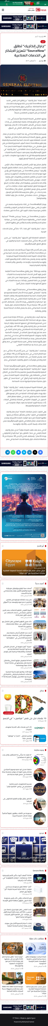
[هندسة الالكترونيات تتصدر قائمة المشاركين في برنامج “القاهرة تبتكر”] (39, 789)
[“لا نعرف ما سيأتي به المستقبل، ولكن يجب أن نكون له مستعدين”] (39, 760)
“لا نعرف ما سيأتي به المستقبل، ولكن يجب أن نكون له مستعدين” (17, 756)
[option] (24, 563)
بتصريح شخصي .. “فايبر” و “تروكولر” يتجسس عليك (19, 737)
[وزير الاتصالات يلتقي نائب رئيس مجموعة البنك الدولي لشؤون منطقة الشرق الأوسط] (39, 902)
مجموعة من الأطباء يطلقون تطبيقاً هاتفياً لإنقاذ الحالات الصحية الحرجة (17, 814)
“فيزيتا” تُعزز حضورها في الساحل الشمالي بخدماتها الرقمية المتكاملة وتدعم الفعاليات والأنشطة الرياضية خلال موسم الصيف (17, 650)
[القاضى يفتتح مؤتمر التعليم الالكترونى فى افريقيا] (39, 803)
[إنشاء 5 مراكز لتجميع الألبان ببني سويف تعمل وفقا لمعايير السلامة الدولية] (39, 926)
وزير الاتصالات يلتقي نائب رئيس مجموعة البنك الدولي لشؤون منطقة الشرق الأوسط (17, 899)
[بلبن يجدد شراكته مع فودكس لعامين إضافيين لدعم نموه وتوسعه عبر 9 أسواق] (39, 602)
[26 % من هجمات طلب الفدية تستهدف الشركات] (39, 728)
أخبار (36, 36)
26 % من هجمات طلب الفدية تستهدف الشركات (18, 728)
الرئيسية (41, 36)
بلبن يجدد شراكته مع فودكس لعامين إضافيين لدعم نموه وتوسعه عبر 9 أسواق (17, 601)
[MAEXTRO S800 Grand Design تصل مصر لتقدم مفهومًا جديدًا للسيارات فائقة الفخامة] (12, 978)
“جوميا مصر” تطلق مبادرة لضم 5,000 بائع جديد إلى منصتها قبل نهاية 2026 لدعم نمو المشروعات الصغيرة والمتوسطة (12, 961)
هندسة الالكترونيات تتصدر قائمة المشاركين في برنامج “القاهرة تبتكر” (19, 785)
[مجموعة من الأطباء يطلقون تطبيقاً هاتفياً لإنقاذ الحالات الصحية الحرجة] (39, 818)
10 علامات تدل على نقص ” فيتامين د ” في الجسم (24, 718)
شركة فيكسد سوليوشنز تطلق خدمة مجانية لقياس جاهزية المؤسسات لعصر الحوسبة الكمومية (36, 960)
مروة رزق (41, 60)
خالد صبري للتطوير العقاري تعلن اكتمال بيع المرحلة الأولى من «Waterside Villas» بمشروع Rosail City (17, 624)
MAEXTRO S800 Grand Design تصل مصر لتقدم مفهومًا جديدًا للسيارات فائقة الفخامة (12, 989)
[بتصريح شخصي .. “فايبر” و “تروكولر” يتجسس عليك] (39, 738)
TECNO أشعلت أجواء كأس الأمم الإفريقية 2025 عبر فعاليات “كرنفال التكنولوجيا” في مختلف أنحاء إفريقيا (17, 878)
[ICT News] (37, 9)
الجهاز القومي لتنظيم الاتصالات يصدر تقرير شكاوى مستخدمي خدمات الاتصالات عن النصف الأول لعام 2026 (17, 613)
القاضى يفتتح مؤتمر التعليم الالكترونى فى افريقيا (17, 800)
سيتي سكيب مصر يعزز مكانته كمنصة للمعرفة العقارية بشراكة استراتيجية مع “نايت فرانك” (24, 572)
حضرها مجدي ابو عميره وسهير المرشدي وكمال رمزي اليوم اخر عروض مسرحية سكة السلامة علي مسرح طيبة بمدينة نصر (17, 772)
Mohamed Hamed (28, 1021)
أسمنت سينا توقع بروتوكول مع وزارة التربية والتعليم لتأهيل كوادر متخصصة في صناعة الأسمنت (17, 591)
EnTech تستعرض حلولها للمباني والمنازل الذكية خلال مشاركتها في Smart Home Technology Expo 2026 (18, 663)
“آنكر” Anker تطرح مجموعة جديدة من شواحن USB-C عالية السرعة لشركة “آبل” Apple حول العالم (18, 889)
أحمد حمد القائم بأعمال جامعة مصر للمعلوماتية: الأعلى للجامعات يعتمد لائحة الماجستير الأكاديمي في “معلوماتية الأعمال (17, 636)
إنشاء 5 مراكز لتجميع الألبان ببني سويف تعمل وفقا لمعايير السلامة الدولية (18, 924)
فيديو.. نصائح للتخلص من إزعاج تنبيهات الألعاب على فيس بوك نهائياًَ (25, 859)
